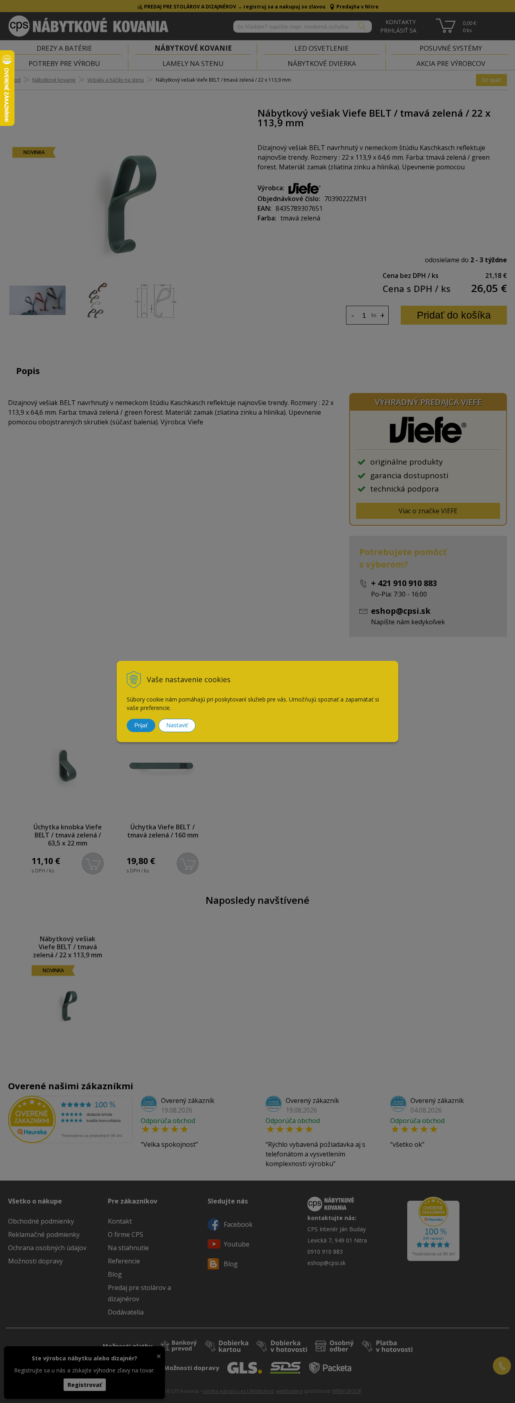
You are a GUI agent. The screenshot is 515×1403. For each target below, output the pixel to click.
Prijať (141, 725)
